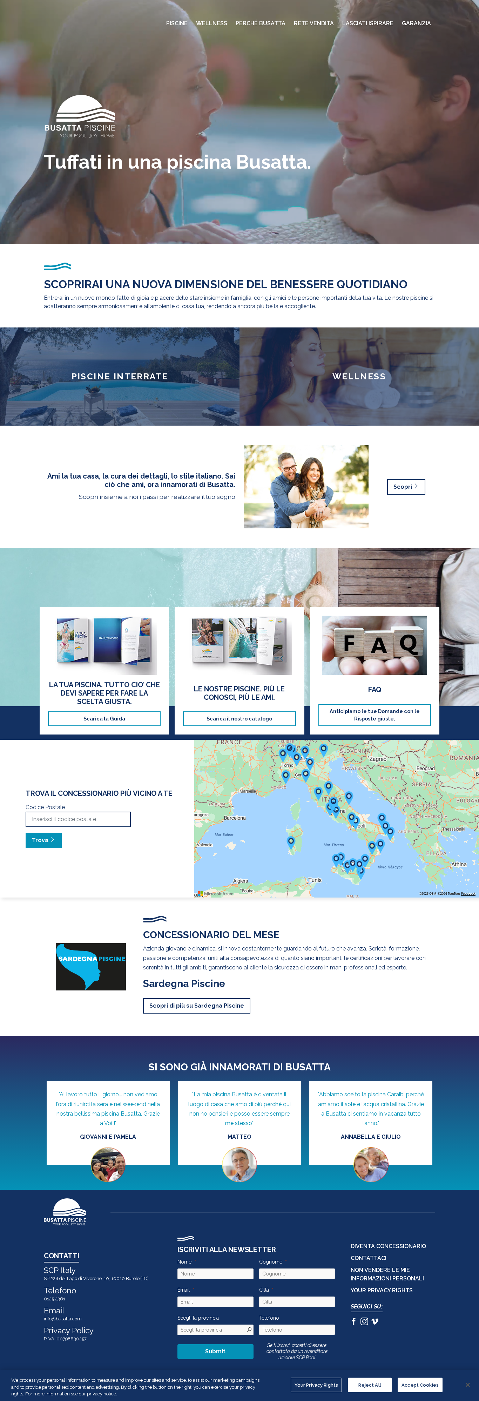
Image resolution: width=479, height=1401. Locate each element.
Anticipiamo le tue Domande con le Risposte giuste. (375, 715)
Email (183, 1290)
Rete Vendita (314, 23)
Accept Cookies (420, 1384)
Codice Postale (45, 807)
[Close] (467, 1385)
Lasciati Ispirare (367, 23)
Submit (215, 1351)
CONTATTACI (368, 1258)
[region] (239, 1385)
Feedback (468, 894)
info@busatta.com (63, 1318)
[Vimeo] (375, 1322)
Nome (184, 1262)
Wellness (211, 23)
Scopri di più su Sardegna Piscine (196, 1005)
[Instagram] (364, 1322)
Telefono (269, 1318)
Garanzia (416, 23)
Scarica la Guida (104, 719)
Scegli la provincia (198, 1318)
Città (264, 1290)
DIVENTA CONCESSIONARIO (388, 1246)
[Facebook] (354, 1322)
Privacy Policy (69, 1330)
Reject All (369, 1384)
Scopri (403, 486)
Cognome (270, 1262)
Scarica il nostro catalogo (239, 719)
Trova (41, 840)
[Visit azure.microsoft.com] (216, 893)
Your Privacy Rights (316, 1384)
